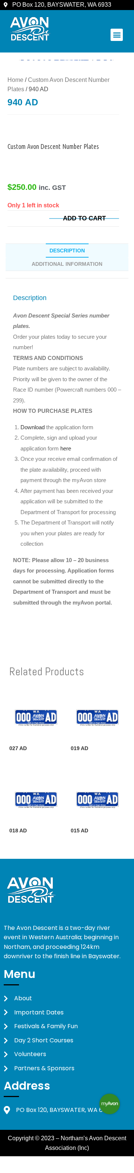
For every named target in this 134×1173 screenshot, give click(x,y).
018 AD (18, 830)
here (65, 448)
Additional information (67, 264)
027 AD (18, 748)
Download (33, 427)
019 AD (79, 748)
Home (15, 80)
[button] (117, 35)
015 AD (79, 830)
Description (67, 251)
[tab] (67, 250)
